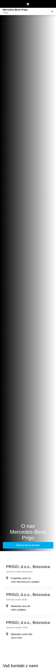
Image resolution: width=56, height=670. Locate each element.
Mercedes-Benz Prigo (15, 9)
